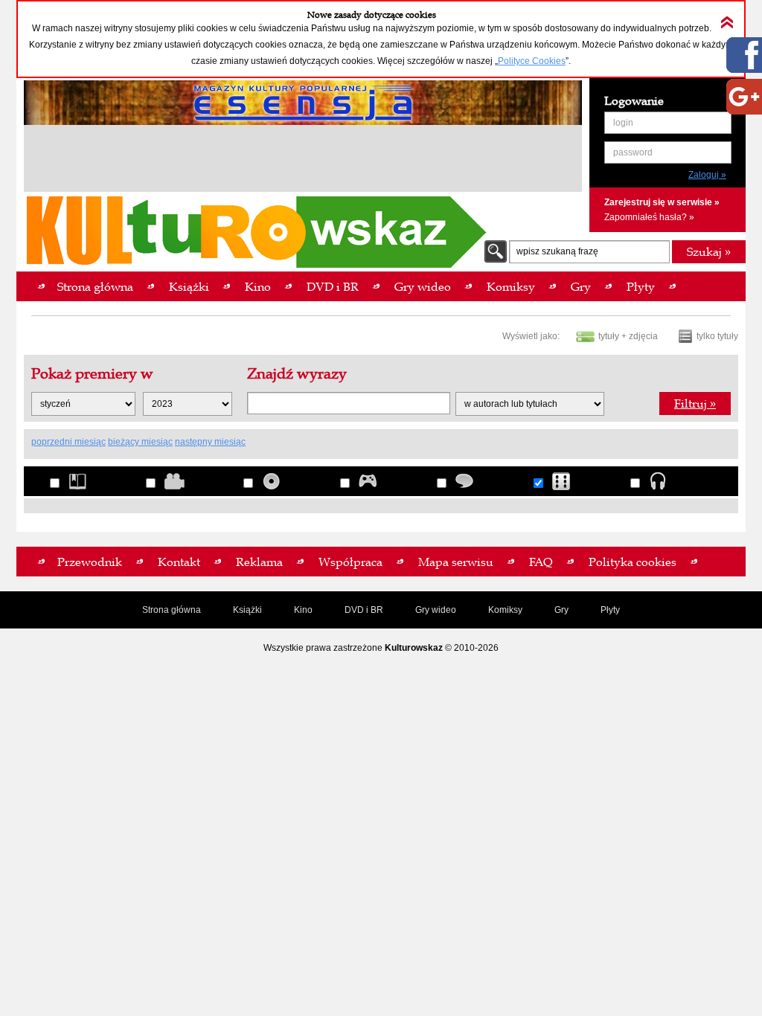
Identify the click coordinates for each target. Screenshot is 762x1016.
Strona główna (171, 610)
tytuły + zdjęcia (628, 336)
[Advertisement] (303, 160)
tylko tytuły (717, 336)
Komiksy (505, 610)
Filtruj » (695, 403)
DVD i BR (364, 610)
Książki (247, 610)
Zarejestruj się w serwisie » (662, 202)
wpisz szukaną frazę (557, 251)
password (633, 152)
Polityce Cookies (532, 61)
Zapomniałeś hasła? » (649, 217)
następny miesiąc (210, 442)
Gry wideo (435, 610)
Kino (303, 610)
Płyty (610, 610)
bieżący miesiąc (140, 442)
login (623, 123)
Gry (561, 610)
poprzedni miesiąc (68, 442)
